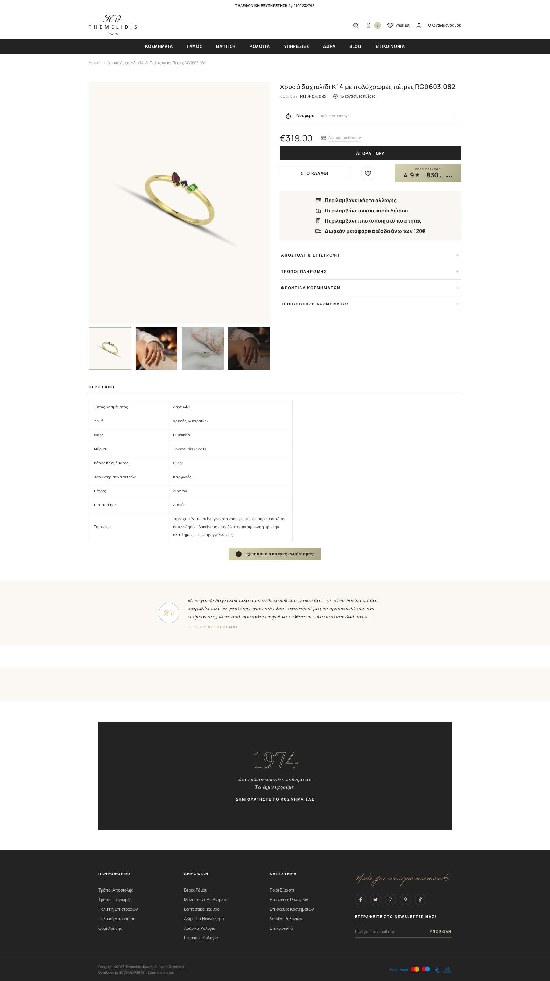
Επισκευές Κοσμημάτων (292, 909)
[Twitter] (375, 899)
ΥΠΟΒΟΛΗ (441, 932)
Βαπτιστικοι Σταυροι (202, 909)
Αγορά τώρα (370, 153)
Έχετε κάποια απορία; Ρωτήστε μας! (275, 554)
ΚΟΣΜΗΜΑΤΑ (159, 46)
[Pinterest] (405, 899)
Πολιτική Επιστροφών (118, 909)
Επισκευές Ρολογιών (289, 899)
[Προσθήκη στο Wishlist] (368, 173)
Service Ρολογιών (286, 919)
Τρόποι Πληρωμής (114, 899)
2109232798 (303, 5)
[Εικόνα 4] (249, 348)
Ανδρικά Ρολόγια (199, 928)
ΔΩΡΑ (329, 46)
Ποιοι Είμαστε (282, 890)
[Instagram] (390, 899)
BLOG (355, 46)
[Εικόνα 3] (202, 348)
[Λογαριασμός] (418, 25)
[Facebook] (360, 899)
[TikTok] (420, 899)
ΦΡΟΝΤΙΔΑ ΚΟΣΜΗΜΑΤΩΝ (311, 287)
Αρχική (95, 63)
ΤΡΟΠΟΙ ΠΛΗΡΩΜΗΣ (304, 271)
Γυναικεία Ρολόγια (201, 938)
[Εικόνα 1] (110, 348)
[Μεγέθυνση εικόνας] (179, 203)
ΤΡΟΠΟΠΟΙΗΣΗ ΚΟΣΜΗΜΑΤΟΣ (315, 304)
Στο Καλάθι (314, 173)
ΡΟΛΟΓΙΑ (260, 46)
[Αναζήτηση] (355, 25)
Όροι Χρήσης (110, 928)
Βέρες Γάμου (195, 890)
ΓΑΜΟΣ (194, 46)
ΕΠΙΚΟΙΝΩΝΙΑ (390, 46)
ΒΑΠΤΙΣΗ (226, 46)
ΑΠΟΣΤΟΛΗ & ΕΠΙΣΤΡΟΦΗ (310, 255)
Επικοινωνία (281, 928)
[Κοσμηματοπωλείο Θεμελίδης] (113, 25)
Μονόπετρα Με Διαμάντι (206, 899)
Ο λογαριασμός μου (444, 25)
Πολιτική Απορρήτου (116, 919)
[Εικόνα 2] (156, 348)
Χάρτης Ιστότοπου (161, 972)
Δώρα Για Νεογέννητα (204, 919)
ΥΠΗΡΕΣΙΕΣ (296, 46)
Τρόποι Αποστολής (115, 890)
